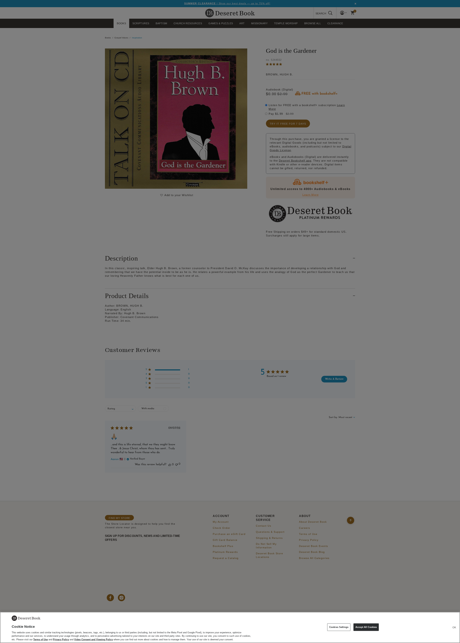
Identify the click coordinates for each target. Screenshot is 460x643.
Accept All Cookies (366, 627)
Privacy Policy (61, 639)
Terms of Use (40, 639)
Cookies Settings (338, 627)
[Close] (454, 627)
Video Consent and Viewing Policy (93, 639)
